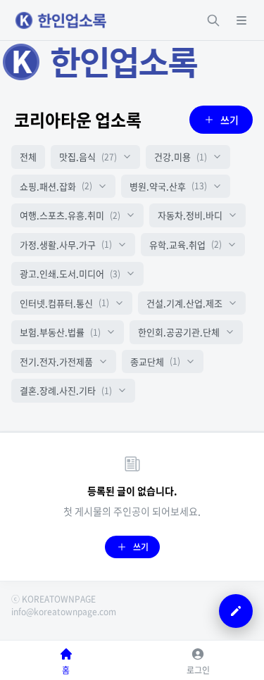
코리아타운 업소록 (78, 119)
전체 (28, 156)
